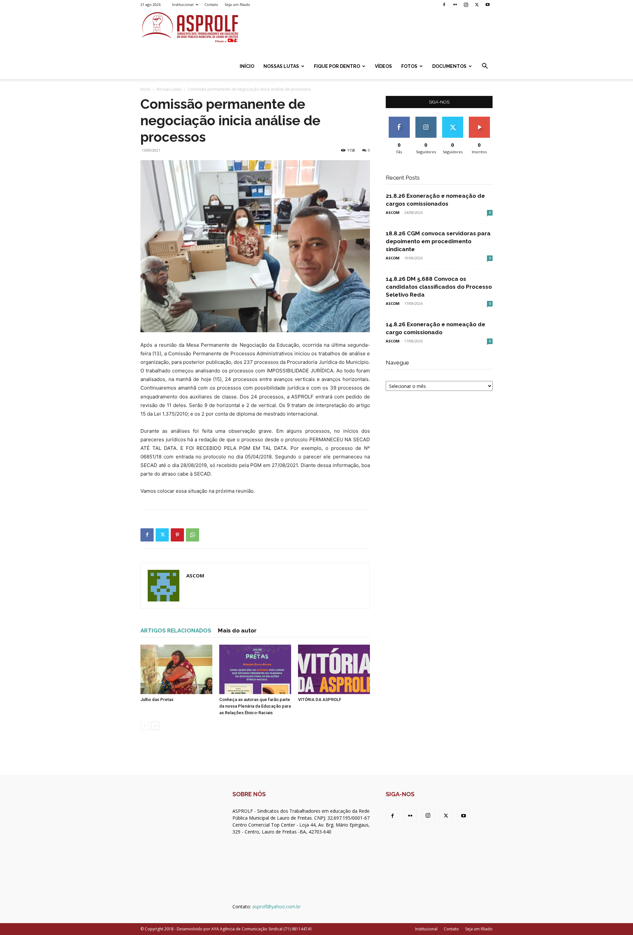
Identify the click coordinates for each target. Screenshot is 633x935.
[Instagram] (466, 4)
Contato (211, 4)
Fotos (409, 66)
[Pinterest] (177, 534)
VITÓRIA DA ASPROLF (319, 699)
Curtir (399, 119)
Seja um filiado (237, 4)
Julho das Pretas (156, 699)
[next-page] (155, 726)
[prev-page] (144, 726)
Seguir (426, 119)
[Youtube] (488, 4)
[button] (485, 67)
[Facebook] (444, 4)
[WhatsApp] (192, 534)
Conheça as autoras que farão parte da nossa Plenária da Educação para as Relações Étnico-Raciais (255, 706)
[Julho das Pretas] (176, 669)
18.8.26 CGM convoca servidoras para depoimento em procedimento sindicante (438, 241)
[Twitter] (477, 4)
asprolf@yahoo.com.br (276, 906)
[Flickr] (455, 4)
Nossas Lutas (281, 66)
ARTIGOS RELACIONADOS (175, 630)
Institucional (183, 4)
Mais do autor (237, 630)
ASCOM (195, 575)
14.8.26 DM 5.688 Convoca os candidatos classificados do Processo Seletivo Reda (439, 287)
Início (247, 66)
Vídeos (383, 66)
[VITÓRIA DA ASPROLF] (334, 669)
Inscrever (479, 119)
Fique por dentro (337, 66)
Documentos (449, 66)
